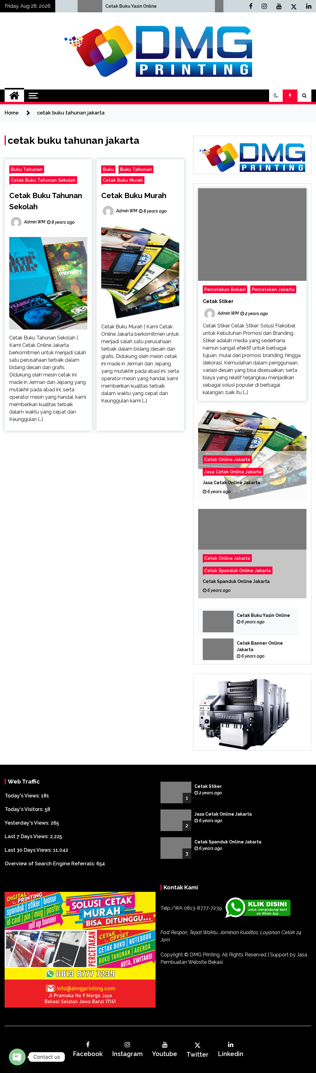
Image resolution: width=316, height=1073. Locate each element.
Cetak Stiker (218, 301)
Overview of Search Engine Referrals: (50, 864)
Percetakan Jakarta (273, 289)
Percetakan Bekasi (225, 289)
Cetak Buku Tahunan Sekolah (43, 180)
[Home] (14, 95)
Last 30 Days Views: (29, 850)
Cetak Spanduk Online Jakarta (237, 570)
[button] (276, 95)
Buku (108, 169)
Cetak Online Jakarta (227, 459)
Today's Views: (23, 796)
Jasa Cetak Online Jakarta (233, 471)
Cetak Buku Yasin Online (72, 6)
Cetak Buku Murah (123, 180)
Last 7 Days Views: (27, 836)
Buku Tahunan (27, 169)
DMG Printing (205, 955)
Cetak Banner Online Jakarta (260, 646)
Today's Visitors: (25, 809)
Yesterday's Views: (28, 823)
